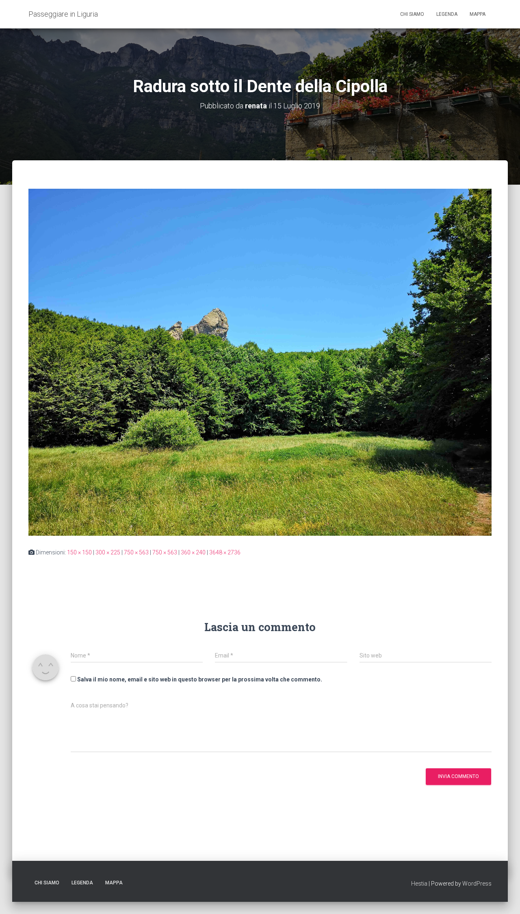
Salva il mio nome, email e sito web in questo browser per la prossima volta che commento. (199, 679)
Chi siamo (412, 14)
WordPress (477, 883)
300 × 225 (107, 552)
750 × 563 (136, 552)
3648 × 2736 (224, 552)
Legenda (446, 14)
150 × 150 (79, 552)
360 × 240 (193, 552)
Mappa (477, 14)
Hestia (419, 883)
